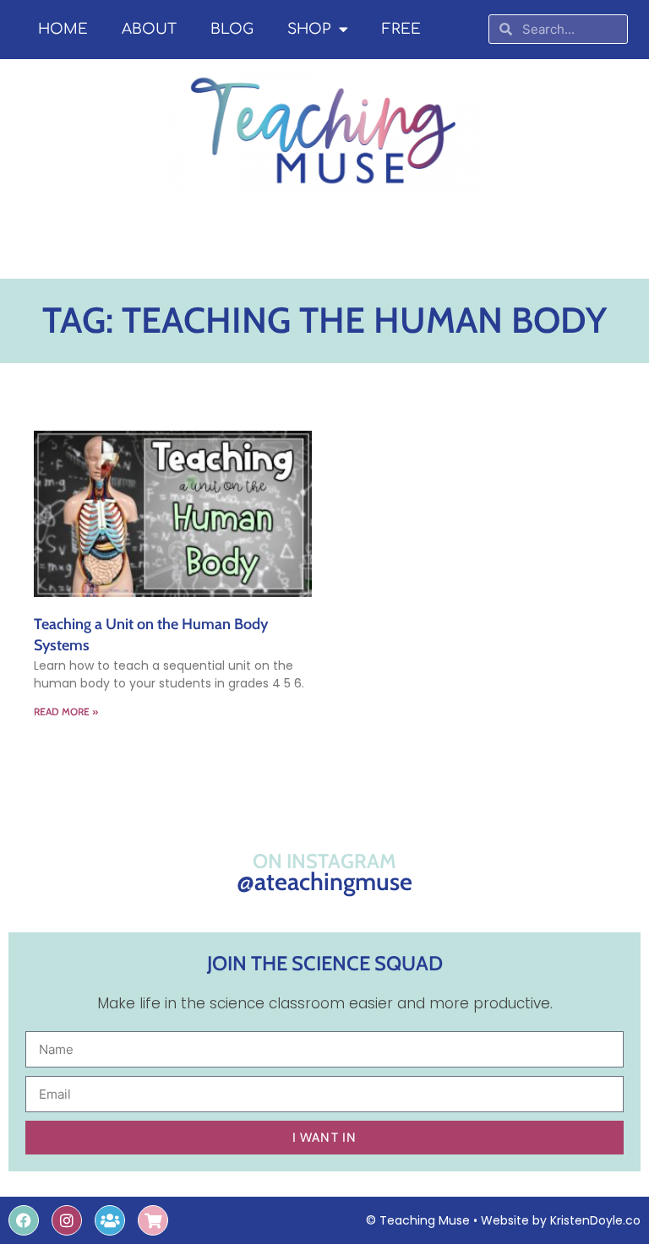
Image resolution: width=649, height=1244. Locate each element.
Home (63, 29)
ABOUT (149, 29)
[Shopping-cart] (153, 1220)
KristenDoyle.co (595, 1220)
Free (401, 29)
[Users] (110, 1220)
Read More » (66, 711)
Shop (308, 29)
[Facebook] (23, 1220)
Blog (232, 29)
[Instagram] (67, 1220)
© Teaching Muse (418, 1220)
